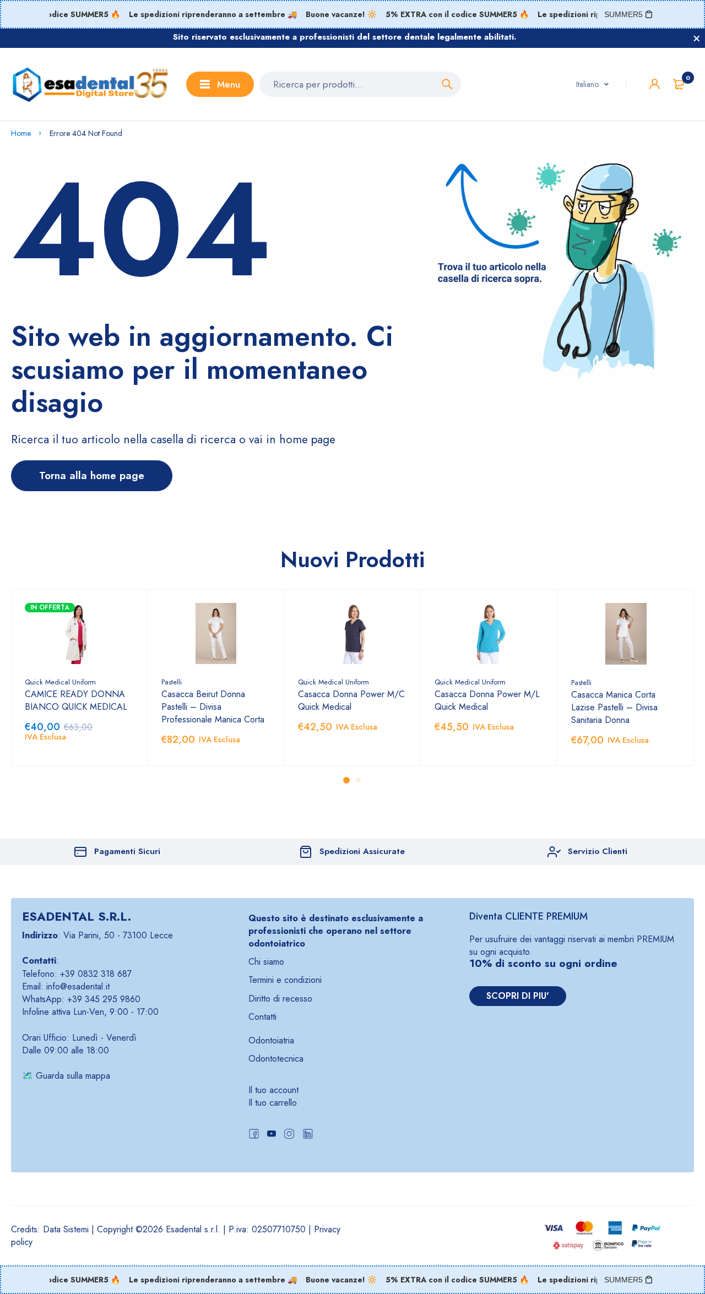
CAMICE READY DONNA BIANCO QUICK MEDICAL (76, 700)
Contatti (262, 1016)
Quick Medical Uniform (60, 682)
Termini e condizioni (285, 980)
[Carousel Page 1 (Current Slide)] (346, 780)
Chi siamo (266, 961)
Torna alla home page (91, 475)
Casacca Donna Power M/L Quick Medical (487, 700)
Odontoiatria (271, 1040)
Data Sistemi (66, 1229)
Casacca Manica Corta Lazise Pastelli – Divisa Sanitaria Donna (614, 707)
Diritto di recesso (280, 998)
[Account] (654, 84)
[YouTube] (271, 1135)
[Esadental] (90, 84)
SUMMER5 (623, 14)
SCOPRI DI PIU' (517, 995)
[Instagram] (289, 1135)
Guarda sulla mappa (73, 1075)
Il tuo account (273, 1090)
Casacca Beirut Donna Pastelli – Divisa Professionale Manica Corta (212, 707)
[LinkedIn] (307, 1135)
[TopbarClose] (696, 38)
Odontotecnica (275, 1058)
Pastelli (171, 682)
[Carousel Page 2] (358, 780)
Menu (228, 84)
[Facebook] (253, 1135)
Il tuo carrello (272, 1102)
